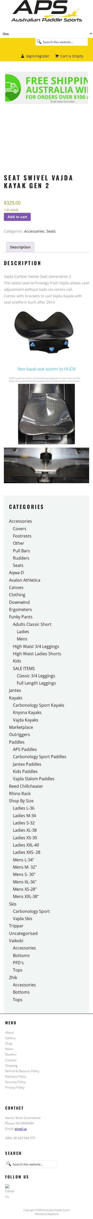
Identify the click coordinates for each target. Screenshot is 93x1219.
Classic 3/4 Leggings (36, 676)
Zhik (13, 977)
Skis (13, 904)
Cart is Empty (71, 56)
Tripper (16, 926)
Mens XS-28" (25, 889)
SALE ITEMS (24, 668)
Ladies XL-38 (25, 830)
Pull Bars (21, 551)
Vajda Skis (22, 918)
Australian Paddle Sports (46, 14)
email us (21, 1128)
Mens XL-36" (24, 882)
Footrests (22, 536)
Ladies (23, 631)
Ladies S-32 (24, 823)
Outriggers (19, 734)
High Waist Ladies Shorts (37, 654)
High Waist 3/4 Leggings (36, 646)
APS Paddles (25, 749)
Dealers (11, 1054)
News (9, 1049)
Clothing (17, 595)
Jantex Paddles (27, 764)
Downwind (19, 602)
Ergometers (20, 609)
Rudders (21, 558)
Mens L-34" (23, 860)
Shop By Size (21, 801)
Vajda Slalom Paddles (34, 779)
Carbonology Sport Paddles (39, 756)
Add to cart (17, 217)
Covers (19, 529)
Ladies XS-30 (25, 838)
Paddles (17, 742)
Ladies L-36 (23, 808)
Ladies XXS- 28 (26, 852)
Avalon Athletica (24, 580)
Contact (10, 1060)
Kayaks (15, 698)
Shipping (11, 1065)
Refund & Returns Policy (22, 1071)
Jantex (15, 690)
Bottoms (21, 955)
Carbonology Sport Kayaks (38, 705)
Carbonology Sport (31, 911)
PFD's (18, 963)
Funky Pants (21, 617)
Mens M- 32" (25, 867)
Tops (17, 970)
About (9, 1032)
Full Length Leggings (36, 683)
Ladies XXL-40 (26, 845)
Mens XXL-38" (26, 896)
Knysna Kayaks (27, 712)
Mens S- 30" (24, 874)
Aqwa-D (16, 572)
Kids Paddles (25, 771)
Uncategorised (23, 933)
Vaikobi (16, 940)
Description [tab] (20, 247)
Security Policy (15, 1082)
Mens (22, 639)
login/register (37, 56)
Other (18, 543)
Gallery (10, 1038)
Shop (8, 1043)
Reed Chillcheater (26, 786)
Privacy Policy (15, 1087)
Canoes (16, 587)
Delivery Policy (15, 1076)
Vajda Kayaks (25, 720)
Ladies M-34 (24, 815)
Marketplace (21, 727)
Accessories (34, 231)
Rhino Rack (19, 793)
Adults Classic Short (32, 624)
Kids (17, 661)
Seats (51, 231)
